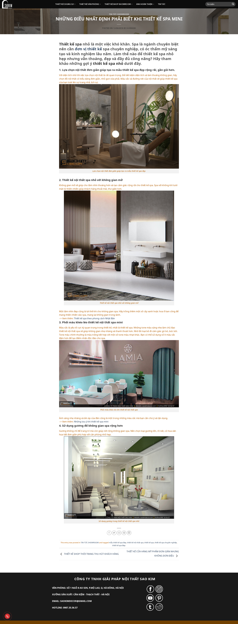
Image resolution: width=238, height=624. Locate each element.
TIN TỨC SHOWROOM (119, 14)
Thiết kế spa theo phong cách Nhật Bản (94, 318)
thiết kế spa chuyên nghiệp (166, 542)
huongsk (131, 28)
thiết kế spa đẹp (118, 545)
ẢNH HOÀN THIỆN (144, 4)
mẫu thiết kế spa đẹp (117, 542)
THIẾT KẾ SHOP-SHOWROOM (118, 4)
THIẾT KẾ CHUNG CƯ (64, 4)
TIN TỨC (161, 4)
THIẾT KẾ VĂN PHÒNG (89, 4)
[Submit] (233, 4)
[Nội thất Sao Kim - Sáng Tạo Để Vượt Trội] (26, 4)
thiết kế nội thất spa (135, 542)
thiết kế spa (149, 542)
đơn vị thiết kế (88, 48)
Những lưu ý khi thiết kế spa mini (91, 421)
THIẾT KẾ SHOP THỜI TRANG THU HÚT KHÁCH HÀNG (91, 553)
